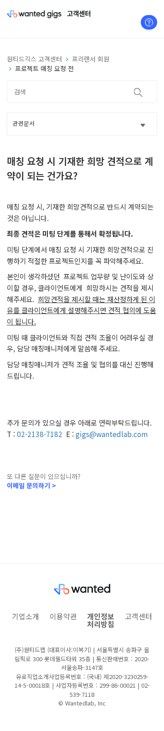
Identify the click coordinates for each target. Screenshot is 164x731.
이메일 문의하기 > (31, 485)
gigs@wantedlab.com (112, 434)
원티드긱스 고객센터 (34, 58)
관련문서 (24, 123)
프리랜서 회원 (90, 58)
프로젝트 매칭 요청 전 (44, 68)
